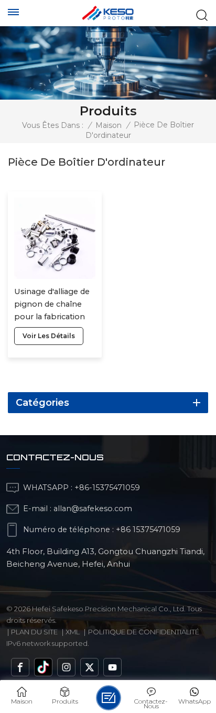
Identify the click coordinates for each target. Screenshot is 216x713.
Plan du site (34, 632)
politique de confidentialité (143, 632)
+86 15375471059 (148, 529)
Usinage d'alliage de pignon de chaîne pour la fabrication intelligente (52, 305)
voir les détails (49, 336)
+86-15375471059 (107, 487)
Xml (73, 632)
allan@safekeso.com (92, 508)
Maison (108, 125)
